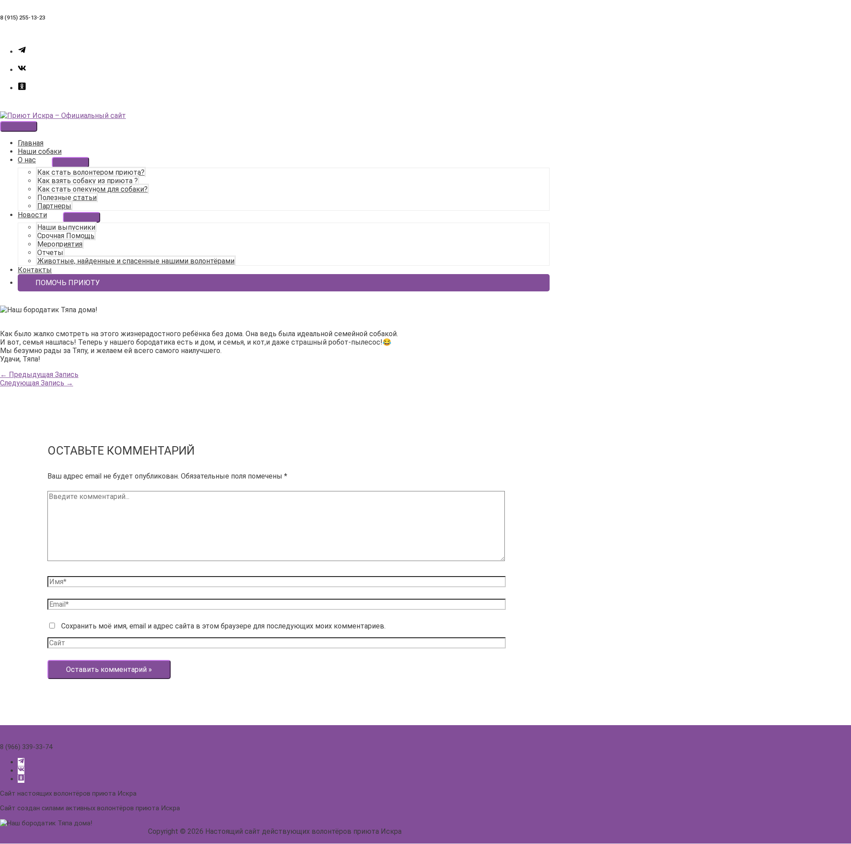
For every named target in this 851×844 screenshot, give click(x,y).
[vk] (22, 70)
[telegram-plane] (22, 51)
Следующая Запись (36, 383)
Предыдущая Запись (39, 374)
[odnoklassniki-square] (22, 88)
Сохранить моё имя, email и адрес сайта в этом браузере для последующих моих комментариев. (223, 626)
